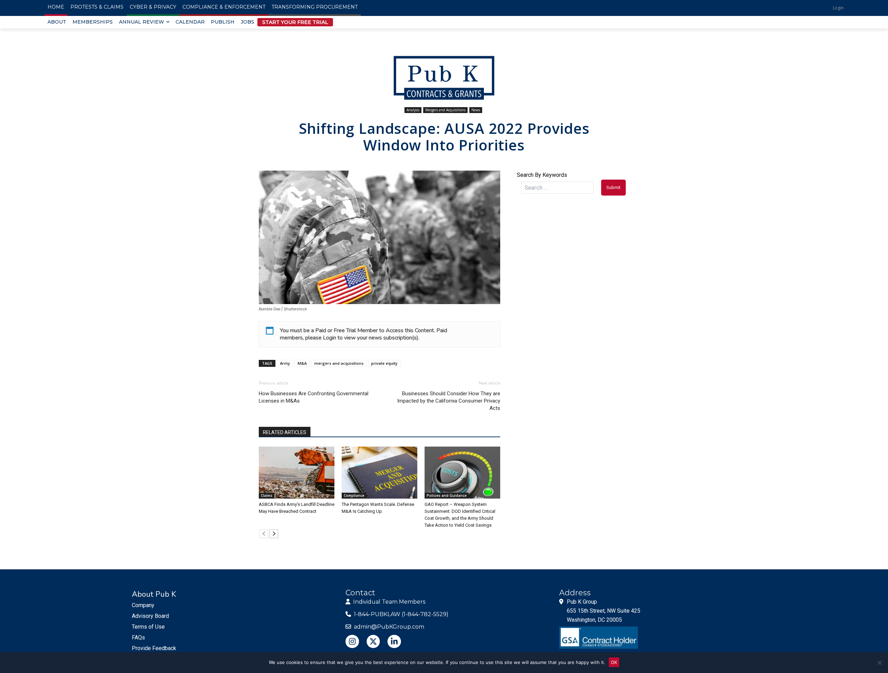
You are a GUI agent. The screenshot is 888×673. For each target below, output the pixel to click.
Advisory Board (150, 616)
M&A (302, 363)
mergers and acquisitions (339, 363)
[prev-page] (263, 533)
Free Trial (345, 330)
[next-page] (274, 533)
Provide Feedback (154, 648)
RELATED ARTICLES (284, 432)
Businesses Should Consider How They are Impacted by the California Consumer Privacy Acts (448, 400)
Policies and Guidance (447, 495)
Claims (266, 495)
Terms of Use (148, 626)
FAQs (138, 637)
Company (143, 605)
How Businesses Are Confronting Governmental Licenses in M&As (313, 397)
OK (614, 662)
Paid (320, 330)
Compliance (354, 495)
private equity (384, 363)
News (475, 109)
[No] (879, 662)
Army (285, 363)
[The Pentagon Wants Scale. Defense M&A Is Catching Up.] (379, 473)
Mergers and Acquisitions (445, 109)
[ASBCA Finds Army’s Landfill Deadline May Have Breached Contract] (296, 473)
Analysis (413, 109)
